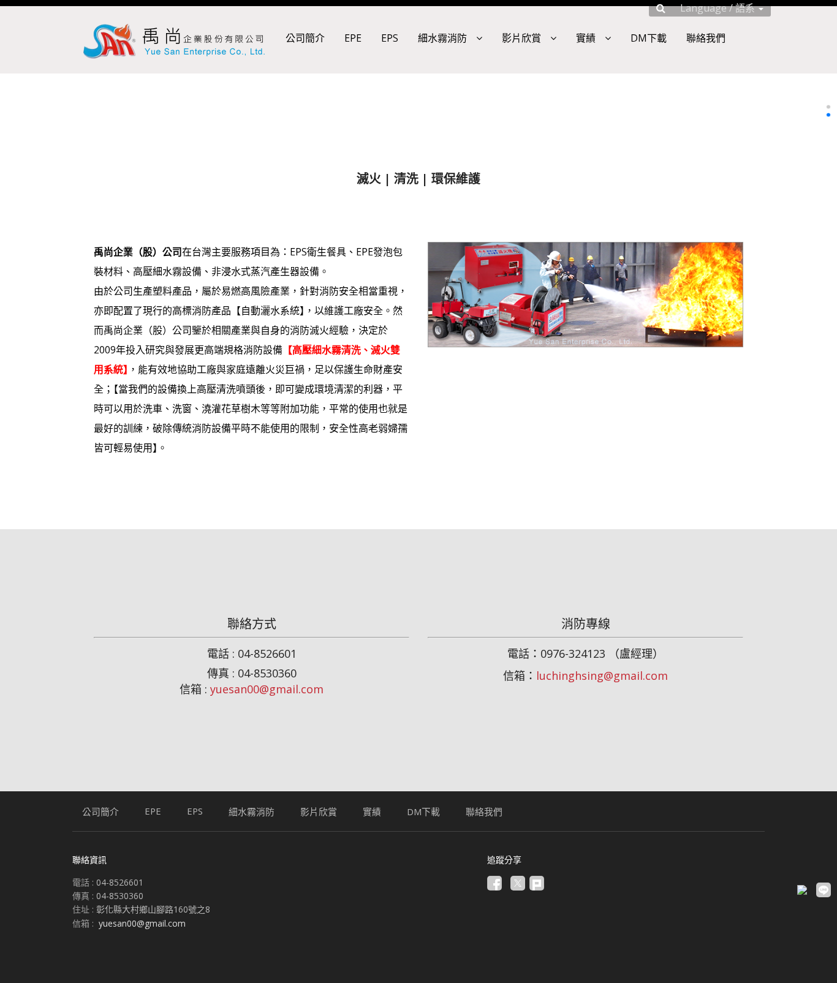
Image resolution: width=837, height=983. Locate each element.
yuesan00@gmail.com (267, 689)
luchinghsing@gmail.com (602, 675)
